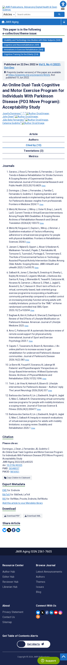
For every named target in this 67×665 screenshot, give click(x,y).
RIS (4, 498)
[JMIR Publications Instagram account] (60, 612)
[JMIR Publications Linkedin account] (51, 612)
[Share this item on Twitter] (9, 530)
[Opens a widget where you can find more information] (48, 661)
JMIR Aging (12, 22)
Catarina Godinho (11, 123)
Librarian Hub (9, 586)
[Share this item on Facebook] (14, 530)
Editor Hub (8, 576)
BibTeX (6, 494)
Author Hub (8, 571)
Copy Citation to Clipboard (18, 478)
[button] (63, 4)
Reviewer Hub (10, 581)
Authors (40, 576)
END (4, 490)
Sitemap (7, 622)
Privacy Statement (12, 612)
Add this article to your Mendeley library (22, 503)
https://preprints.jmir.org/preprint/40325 (29, 75)
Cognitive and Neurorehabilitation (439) (21, 45)
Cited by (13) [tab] (33, 145)
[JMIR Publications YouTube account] (56, 612)
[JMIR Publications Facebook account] (47, 612)
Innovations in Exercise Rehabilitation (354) (23, 49)
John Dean (8, 116)
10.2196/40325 (14, 465)
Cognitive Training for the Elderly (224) (21, 54)
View (43, 185)
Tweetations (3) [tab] (33, 150)
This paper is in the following (21, 31)
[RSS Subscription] (38, 617)
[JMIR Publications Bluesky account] (38, 612)
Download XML (33, 516)
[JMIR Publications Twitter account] (42, 612)
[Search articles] (59, 14)
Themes (40, 581)
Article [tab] (33, 134)
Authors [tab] (34, 139)
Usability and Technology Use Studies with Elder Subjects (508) (32, 40)
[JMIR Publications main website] (30, 8)
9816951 (14, 471)
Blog (38, 591)
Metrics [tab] (33, 156)
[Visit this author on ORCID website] (37, 113)
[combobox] (34, 14)
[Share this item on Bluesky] (4, 530)
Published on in (32, 66)
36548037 (14, 468)
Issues (40, 586)
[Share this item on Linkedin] (18, 530)
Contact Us (8, 617)
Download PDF (13, 516)
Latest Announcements (49, 571)
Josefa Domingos (14, 113)
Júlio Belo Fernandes (13, 120)
